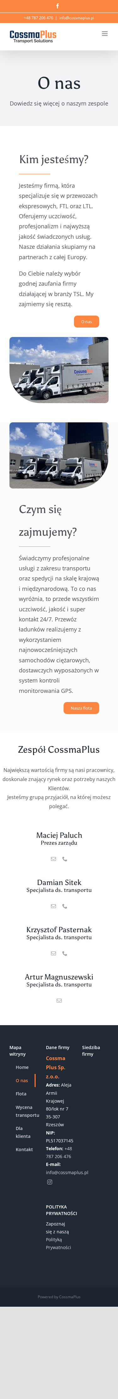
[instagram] (49, 1182)
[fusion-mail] (53, 858)
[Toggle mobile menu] (105, 33)
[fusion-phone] (64, 858)
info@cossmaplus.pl (76, 17)
